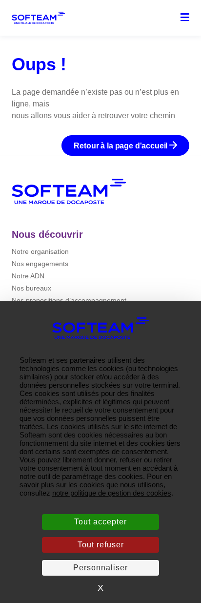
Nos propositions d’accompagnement (69, 300)
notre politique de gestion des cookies (111, 493)
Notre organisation (40, 251)
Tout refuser (101, 545)
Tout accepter (100, 522)
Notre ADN (28, 276)
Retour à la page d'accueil (121, 146)
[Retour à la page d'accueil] (69, 191)
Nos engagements (40, 264)
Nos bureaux (31, 288)
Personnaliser (100, 567)
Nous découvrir (47, 234)
